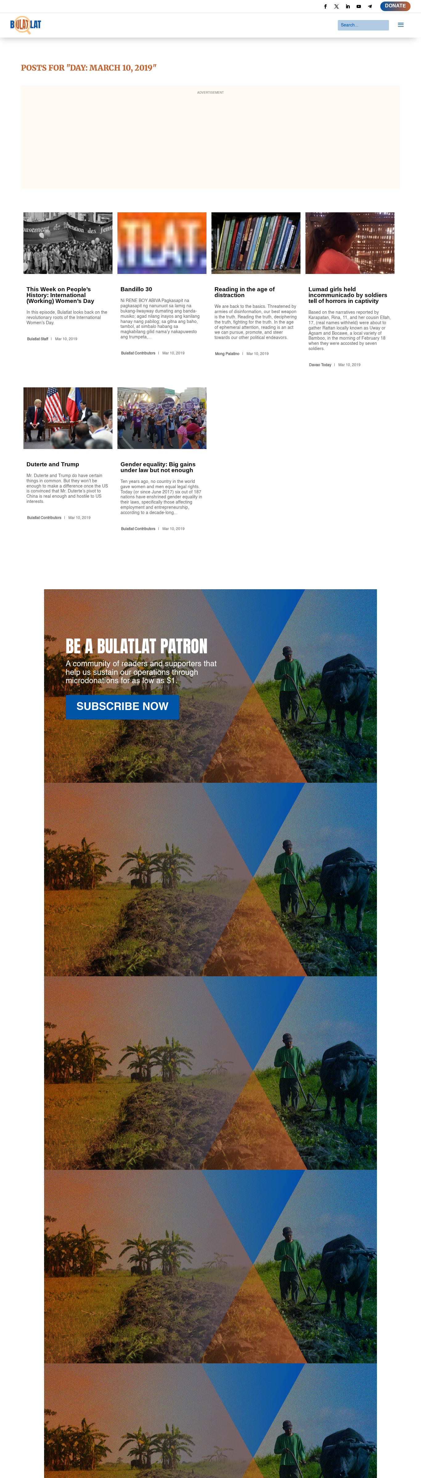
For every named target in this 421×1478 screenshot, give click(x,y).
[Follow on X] (336, 6)
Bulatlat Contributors (138, 353)
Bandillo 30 (161, 291)
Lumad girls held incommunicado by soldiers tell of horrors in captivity (349, 291)
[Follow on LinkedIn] (347, 6)
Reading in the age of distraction (255, 291)
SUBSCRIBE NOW (122, 707)
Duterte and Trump (67, 460)
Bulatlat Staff (37, 339)
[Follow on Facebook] (325, 6)
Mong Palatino (227, 354)
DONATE (395, 6)
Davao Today (320, 365)
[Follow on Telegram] (370, 6)
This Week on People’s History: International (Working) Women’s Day (67, 291)
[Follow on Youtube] (358, 6)
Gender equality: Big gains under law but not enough (161, 460)
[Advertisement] (210, 141)
